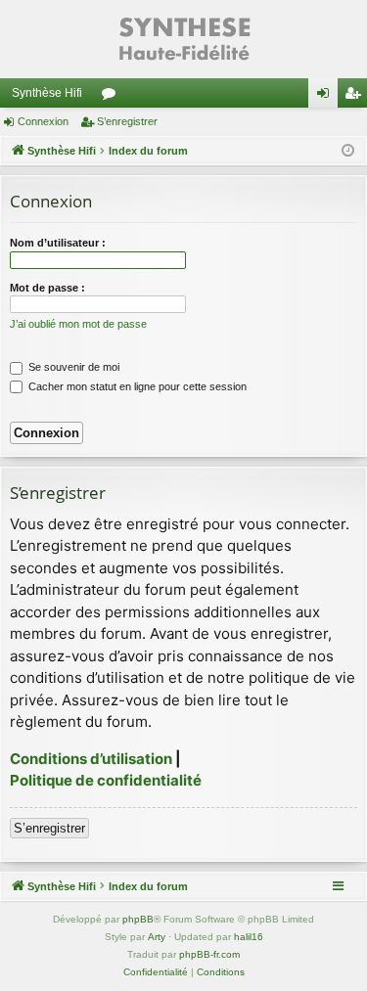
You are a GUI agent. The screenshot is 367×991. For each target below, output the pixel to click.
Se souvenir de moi (72, 367)
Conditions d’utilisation (91, 758)
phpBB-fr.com (209, 954)
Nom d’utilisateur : (58, 242)
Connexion (43, 121)
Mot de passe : (47, 287)
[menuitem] (155, 972)
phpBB (138, 919)
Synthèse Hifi (47, 93)
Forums (112, 97)
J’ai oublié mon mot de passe (78, 324)
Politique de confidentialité (106, 780)
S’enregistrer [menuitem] (356, 97)
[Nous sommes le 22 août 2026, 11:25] (348, 151)
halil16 (248, 936)
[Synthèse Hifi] (183, 39)
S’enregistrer (127, 121)
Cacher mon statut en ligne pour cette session (136, 386)
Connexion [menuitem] (327, 97)
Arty (156, 936)
